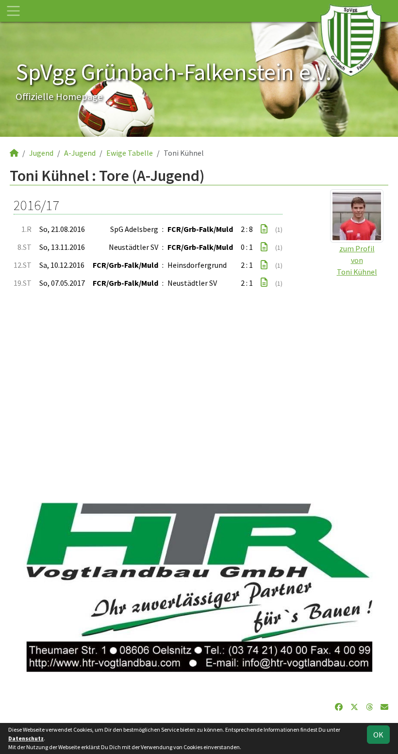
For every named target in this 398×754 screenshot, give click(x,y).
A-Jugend (80, 153)
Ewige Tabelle (129, 153)
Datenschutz (26, 738)
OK (378, 734)
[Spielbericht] (264, 229)
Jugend (41, 153)
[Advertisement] (199, 391)
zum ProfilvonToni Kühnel (357, 260)
